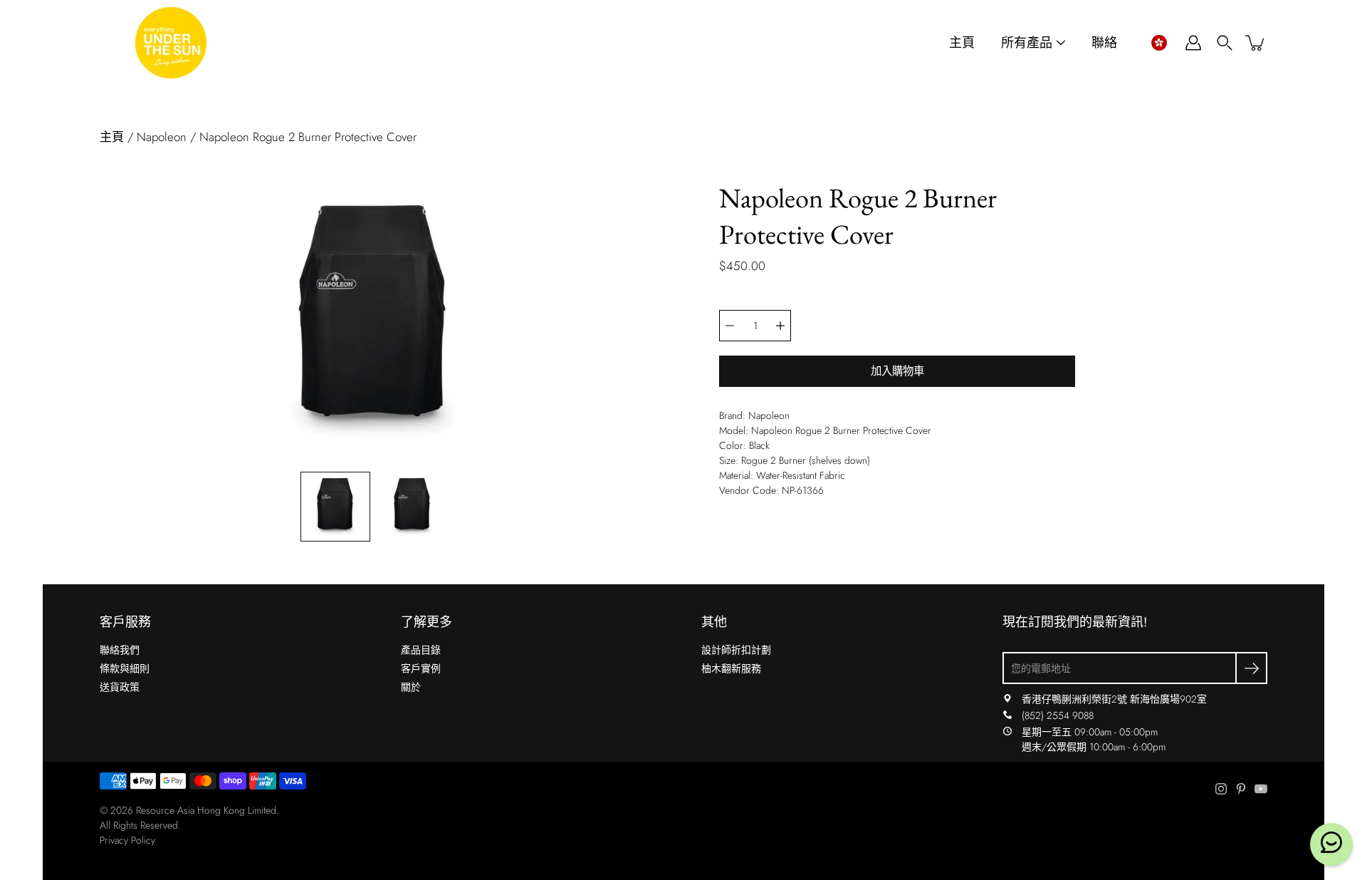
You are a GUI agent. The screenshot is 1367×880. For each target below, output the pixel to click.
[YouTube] (1261, 788)
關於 (411, 687)
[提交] (1251, 668)
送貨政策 (120, 687)
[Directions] (1007, 699)
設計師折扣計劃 (736, 650)
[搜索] (1224, 42)
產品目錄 (421, 650)
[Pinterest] (1241, 788)
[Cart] (1256, 42)
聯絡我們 (120, 650)
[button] (1158, 43)
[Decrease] (729, 325)
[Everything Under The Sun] (171, 42)
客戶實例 (421, 668)
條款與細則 (125, 668)
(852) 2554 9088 (1058, 715)
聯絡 (1104, 43)
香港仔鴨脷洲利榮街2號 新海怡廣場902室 (1114, 699)
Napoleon (162, 136)
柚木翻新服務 (731, 668)
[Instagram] (1221, 788)
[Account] (1193, 42)
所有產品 (1026, 43)
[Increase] (780, 325)
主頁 (962, 43)
